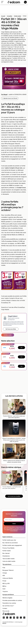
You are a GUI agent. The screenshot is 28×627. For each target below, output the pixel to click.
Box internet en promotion (10, 542)
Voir (21, 347)
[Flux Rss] (24, 617)
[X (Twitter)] (21, 617)
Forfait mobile (17, 16)
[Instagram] (17, 617)
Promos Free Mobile (8, 548)
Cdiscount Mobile (7, 578)
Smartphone (6, 556)
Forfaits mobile (8, 335)
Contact (4, 608)
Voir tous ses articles (11, 329)
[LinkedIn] (7, 617)
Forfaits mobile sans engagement (12, 545)
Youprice (5, 591)
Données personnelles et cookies (12, 600)
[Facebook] (10, 617)
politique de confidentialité (12, 529)
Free (3, 567)
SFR (3, 575)
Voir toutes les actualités (14, 496)
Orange (4, 573)
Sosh (3, 589)
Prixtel (4, 581)
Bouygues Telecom (8, 570)
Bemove (4, 623)
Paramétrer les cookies (9, 603)
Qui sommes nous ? (8, 605)
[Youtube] (14, 617)
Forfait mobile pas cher (9, 540)
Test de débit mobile (8, 558)
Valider (14, 523)
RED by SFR (5, 583)
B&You (4, 586)
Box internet (5, 553)
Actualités (9, 16)
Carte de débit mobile (8, 561)
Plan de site (5, 611)
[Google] (3, 617)
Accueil (3, 16)
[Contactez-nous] (25, 2)
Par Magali (4, 94)
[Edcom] (14, 2)
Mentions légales (7, 598)
